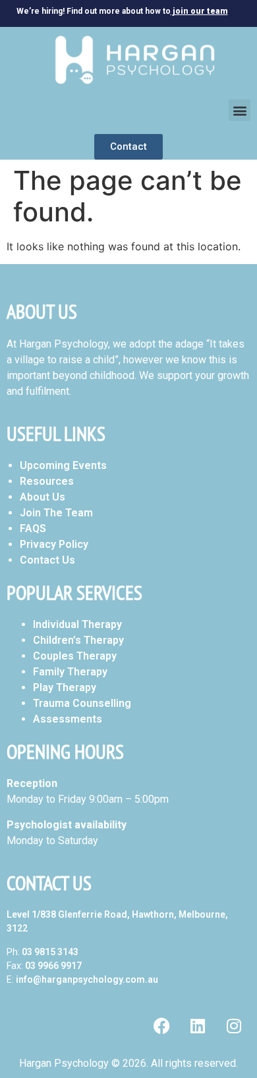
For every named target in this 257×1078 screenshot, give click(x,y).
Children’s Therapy (78, 640)
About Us (42, 497)
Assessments (67, 719)
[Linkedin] (197, 1026)
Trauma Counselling (82, 703)
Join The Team (56, 512)
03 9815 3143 (50, 952)
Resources (47, 481)
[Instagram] (233, 1026)
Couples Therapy (75, 656)
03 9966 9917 (53, 965)
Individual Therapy (77, 624)
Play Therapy (64, 687)
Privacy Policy (54, 544)
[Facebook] (161, 1026)
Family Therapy (70, 671)
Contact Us (47, 560)
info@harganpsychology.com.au (87, 979)
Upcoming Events (63, 465)
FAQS (33, 528)
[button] (239, 110)
